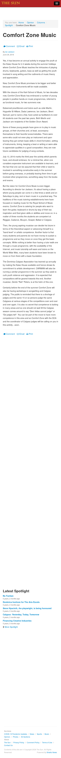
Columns (41, 22)
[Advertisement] (30, 463)
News (32, 734)
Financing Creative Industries (17, 620)
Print (31, 46)
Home (21, 22)
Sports (39, 734)
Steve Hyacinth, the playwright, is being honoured (27, 608)
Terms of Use (47, 742)
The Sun (7, 742)
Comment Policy (33, 742)
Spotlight (9, 25)
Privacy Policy (18, 742)
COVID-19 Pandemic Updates (15, 734)
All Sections (25, 737)
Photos (15, 737)
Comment (10, 46)
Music (47, 734)
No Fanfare (8, 595)
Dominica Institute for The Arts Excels (21, 602)
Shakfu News (52, 752)
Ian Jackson (9, 52)
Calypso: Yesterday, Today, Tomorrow (21, 614)
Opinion (30, 22)
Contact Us (8, 745)
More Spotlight (11, 626)
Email (21, 46)
